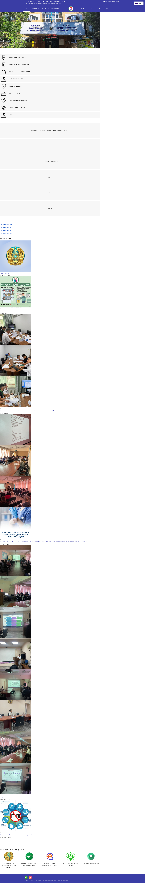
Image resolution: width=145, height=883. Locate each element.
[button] (0, 308)
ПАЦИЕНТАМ (54, 8)
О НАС (26, 8)
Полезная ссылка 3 (6, 230)
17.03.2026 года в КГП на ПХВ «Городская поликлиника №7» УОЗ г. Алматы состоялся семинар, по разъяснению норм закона (43, 541)
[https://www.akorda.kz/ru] (9, 856)
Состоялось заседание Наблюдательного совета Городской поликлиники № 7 (27, 411)
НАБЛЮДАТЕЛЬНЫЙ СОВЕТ (39, 8)
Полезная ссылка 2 (6, 227)
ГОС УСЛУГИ (82, 8)
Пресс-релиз (4, 273)
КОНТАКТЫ (106, 8)
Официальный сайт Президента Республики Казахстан (9, 865)
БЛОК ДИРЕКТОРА (94, 8)
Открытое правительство (91, 863)
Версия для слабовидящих (111, 1)
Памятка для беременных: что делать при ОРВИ (17, 835)
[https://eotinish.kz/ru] (50, 856)
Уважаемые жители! (7, 311)
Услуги (2, 797)
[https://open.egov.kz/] (91, 856)
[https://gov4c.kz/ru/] (70, 856)
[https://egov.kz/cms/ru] (29, 856)
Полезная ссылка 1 (6, 224)
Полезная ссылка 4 (6, 233)
